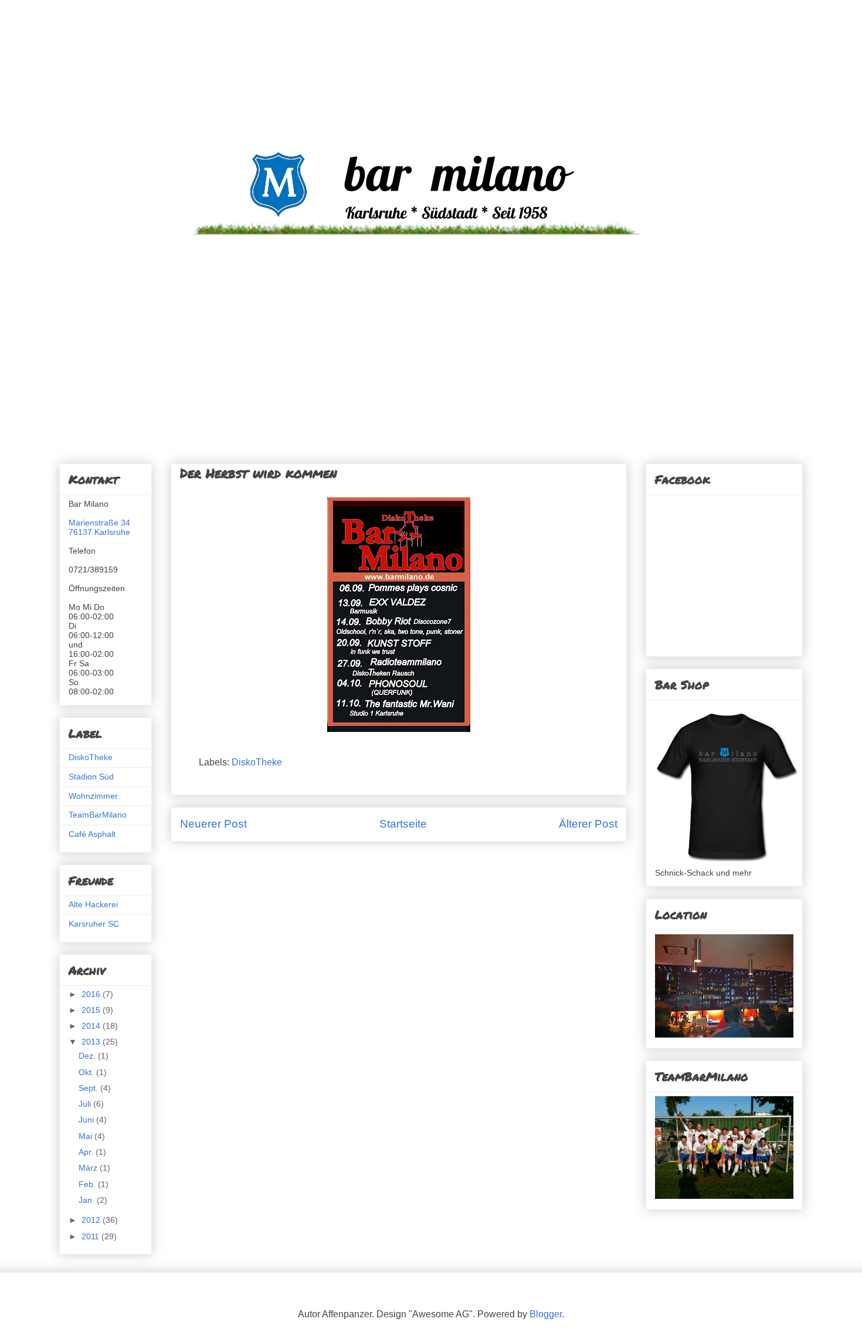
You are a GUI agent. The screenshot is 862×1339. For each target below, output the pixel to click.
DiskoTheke (257, 762)
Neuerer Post (213, 824)
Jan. (88, 1200)
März (89, 1167)
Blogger (546, 1314)
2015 (92, 1010)
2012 (92, 1220)
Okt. (87, 1072)
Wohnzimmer (93, 796)
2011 (91, 1236)
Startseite (403, 824)
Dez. (88, 1055)
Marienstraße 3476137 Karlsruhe (99, 527)
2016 (92, 994)
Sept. (89, 1088)
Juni (87, 1119)
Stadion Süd (91, 776)
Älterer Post (588, 824)
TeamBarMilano (98, 814)
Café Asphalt (92, 834)
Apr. (87, 1152)
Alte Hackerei (93, 904)
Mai (86, 1136)
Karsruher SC (94, 923)
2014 (92, 1025)
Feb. (88, 1184)
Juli (86, 1104)
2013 (92, 1041)
